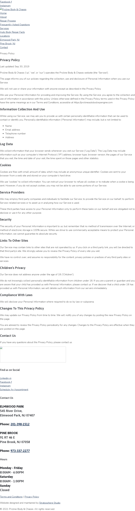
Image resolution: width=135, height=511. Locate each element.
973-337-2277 (20, 451)
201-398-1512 (20, 424)
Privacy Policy (32, 496)
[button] (14, 389)
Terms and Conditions (11, 496)
